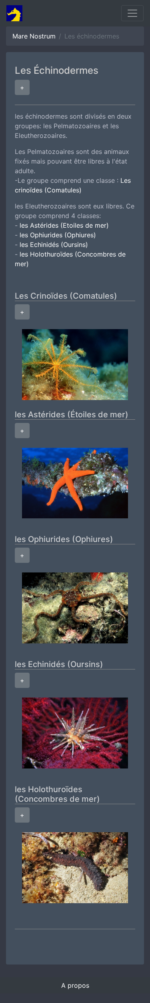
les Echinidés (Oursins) (54, 245)
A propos (75, 985)
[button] (22, 87)
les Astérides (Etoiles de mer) (64, 225)
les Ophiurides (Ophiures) (58, 235)
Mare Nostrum (34, 36)
